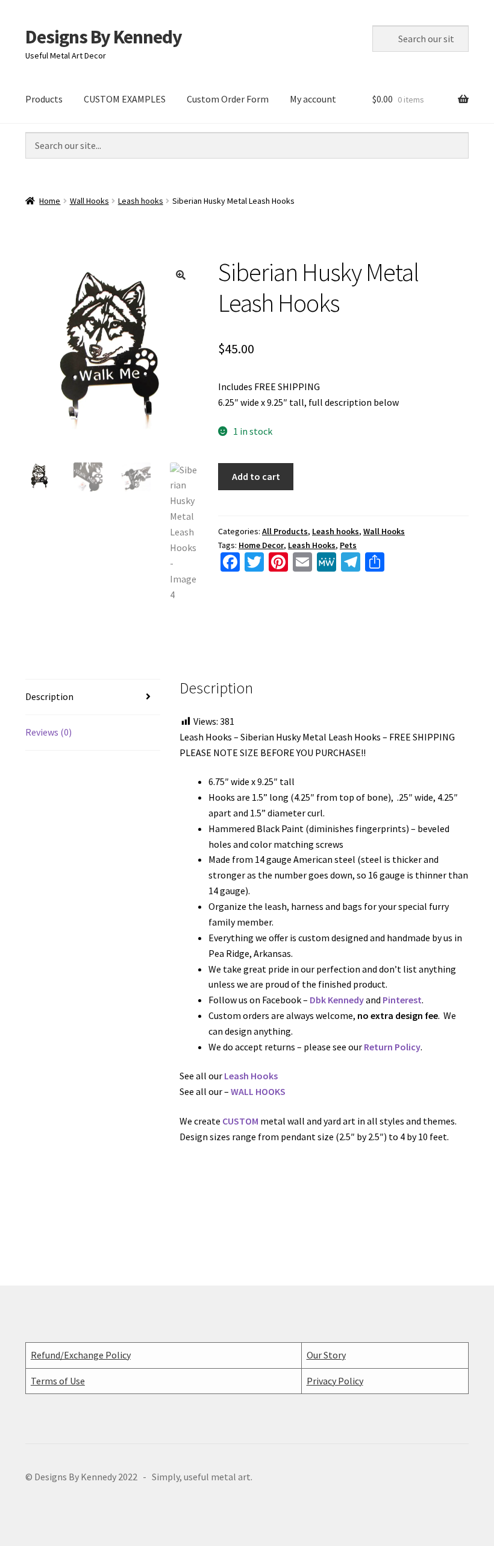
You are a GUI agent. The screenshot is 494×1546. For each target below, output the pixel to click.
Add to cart (256, 476)
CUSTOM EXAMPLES (125, 99)
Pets (348, 545)
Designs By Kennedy (103, 37)
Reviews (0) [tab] (48, 732)
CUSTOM (240, 1121)
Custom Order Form (228, 99)
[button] (180, 275)
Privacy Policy (335, 1381)
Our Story (326, 1355)
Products (44, 99)
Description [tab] (49, 696)
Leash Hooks (312, 545)
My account (313, 99)
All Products (285, 531)
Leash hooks (140, 200)
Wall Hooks (89, 200)
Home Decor (261, 545)
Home (49, 200)
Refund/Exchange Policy (81, 1355)
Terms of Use (58, 1381)
